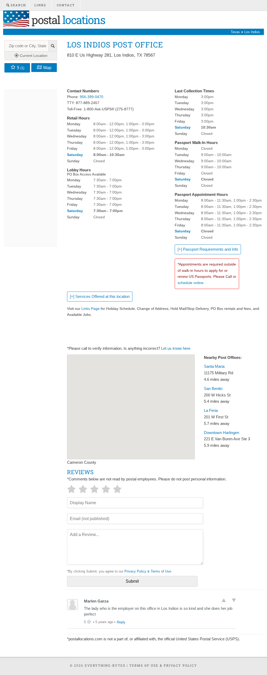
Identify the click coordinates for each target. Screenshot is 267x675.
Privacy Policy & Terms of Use (147, 571)
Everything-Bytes (105, 665)
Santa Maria (214, 366)
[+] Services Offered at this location (100, 296)
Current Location (33, 55)
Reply (121, 622)
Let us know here (175, 348)
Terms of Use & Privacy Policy (163, 665)
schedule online (190, 283)
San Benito (213, 389)
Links (40, 5)
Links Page (90, 308)
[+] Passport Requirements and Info (208, 249)
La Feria (211, 410)
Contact (66, 5)
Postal (67, 20)
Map (47, 67)
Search (17, 5)
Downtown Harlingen (221, 433)
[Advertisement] (162, 73)
